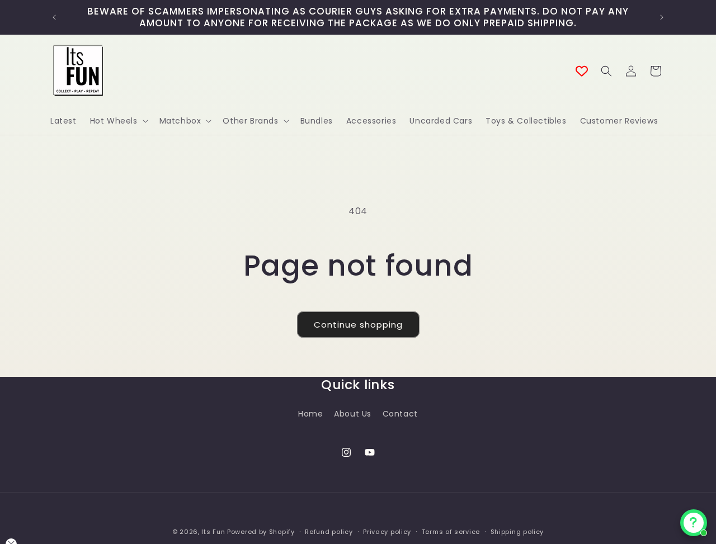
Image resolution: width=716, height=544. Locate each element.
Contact (400, 413)
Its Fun (213, 531)
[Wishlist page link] (582, 71)
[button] (118, 121)
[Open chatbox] (693, 522)
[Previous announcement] (54, 17)
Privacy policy (387, 531)
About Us (352, 413)
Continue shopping (358, 324)
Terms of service (451, 531)
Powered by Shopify (261, 531)
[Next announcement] (661, 17)
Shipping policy (517, 531)
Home (310, 413)
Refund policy (328, 531)
